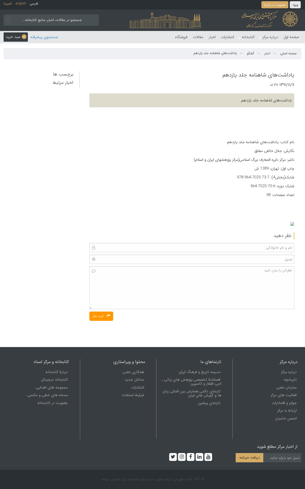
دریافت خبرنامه (249, 457)
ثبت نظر (98, 316)
